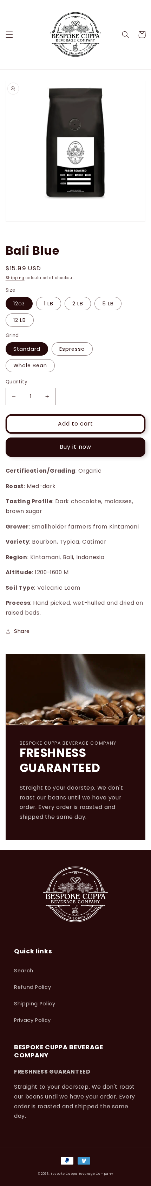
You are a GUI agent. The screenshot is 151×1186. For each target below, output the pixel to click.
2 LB (77, 303)
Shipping (15, 277)
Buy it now (75, 447)
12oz (19, 303)
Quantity (16, 381)
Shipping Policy (34, 1003)
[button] (9, 34)
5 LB (108, 303)
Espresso (72, 348)
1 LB (48, 303)
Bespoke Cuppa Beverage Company (82, 1174)
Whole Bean (30, 365)
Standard (26, 348)
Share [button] (22, 631)
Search (23, 970)
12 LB (19, 320)
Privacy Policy (32, 1020)
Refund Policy (32, 987)
